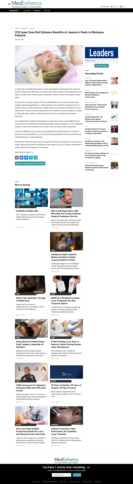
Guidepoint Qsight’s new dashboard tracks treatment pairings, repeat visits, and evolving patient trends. (65, 266)
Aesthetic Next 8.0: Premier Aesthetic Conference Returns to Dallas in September (96, 131)
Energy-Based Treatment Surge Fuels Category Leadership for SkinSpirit (30, 344)
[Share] (21, 158)
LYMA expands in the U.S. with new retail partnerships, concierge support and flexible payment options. (31, 396)
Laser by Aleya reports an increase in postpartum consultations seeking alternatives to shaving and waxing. (30, 440)
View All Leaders (102, 66)
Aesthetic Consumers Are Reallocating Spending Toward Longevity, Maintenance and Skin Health (97, 143)
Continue (77, 475)
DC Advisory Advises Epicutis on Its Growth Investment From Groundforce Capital (97, 155)
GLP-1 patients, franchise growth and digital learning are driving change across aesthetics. (30, 217)
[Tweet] (31, 158)
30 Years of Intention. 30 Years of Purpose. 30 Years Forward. (66, 386)
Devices (32, 28)
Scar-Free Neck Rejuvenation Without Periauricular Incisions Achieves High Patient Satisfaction (96, 83)
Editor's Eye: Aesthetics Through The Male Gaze (30, 299)
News (86, 126)
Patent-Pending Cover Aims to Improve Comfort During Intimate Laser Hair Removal (66, 344)
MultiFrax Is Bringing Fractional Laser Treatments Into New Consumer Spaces (65, 301)
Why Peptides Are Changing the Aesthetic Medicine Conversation (97, 95)
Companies (88, 114)
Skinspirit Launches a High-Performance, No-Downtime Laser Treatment (63, 431)
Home (17, 28)
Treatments (88, 78)
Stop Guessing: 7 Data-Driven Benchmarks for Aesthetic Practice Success (96, 107)
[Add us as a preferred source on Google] (35, 158)
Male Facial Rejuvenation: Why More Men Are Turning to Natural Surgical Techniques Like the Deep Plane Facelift (66, 214)
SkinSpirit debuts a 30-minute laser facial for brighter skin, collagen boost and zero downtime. (66, 440)
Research (24, 28)
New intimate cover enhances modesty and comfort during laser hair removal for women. (66, 353)
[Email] (17, 158)
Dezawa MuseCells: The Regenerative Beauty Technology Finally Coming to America (96, 119)
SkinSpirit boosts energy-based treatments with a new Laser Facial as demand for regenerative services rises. (31, 353)
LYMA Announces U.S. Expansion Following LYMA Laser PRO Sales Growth (31, 388)
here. (32, 152)
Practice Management (91, 102)
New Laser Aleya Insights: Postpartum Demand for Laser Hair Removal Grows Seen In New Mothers (31, 432)
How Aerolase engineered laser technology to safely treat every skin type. (66, 394)
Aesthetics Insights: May (27, 211)
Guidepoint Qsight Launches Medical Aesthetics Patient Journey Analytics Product (64, 257)
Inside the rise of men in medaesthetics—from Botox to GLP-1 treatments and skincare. (30, 306)
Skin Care (87, 90)
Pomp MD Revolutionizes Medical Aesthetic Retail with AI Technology (96, 168)
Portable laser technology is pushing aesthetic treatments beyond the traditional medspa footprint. (65, 309)
